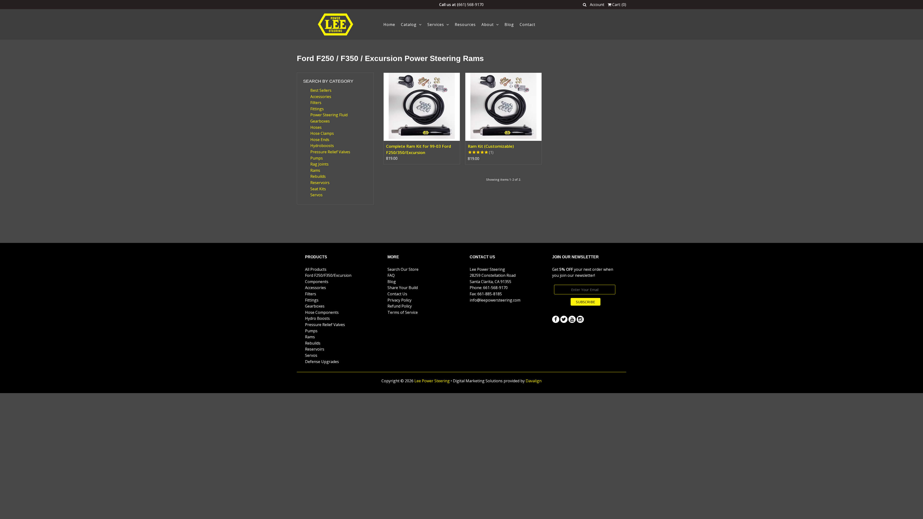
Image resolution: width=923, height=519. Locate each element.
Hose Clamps (322, 133)
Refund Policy (399, 306)
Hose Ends (319, 139)
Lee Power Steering (432, 380)
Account (597, 4)
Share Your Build (402, 287)
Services (435, 24)
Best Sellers (320, 90)
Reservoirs (320, 182)
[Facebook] (555, 319)
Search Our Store (402, 269)
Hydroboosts (322, 145)
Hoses (316, 127)
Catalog (409, 24)
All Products (315, 269)
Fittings (317, 108)
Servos (316, 195)
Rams (315, 170)
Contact (527, 24)
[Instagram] (580, 319)
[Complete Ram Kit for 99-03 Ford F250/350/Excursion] (422, 107)
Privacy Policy (399, 300)
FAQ (391, 275)
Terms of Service (402, 312)
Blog (509, 24)
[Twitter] (564, 319)
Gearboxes (320, 121)
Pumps (316, 158)
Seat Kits (318, 189)
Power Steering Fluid (329, 114)
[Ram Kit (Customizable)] (503, 107)
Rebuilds (318, 176)
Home (389, 24)
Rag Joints (319, 164)
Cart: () (618, 4)
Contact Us (397, 294)
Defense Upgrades (322, 361)
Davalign (534, 380)
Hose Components (322, 312)
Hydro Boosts (317, 318)
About (487, 24)
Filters (315, 102)
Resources (465, 24)
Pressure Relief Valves (330, 151)
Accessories (320, 96)
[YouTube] (572, 319)
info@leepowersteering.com (495, 300)
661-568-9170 (495, 287)
